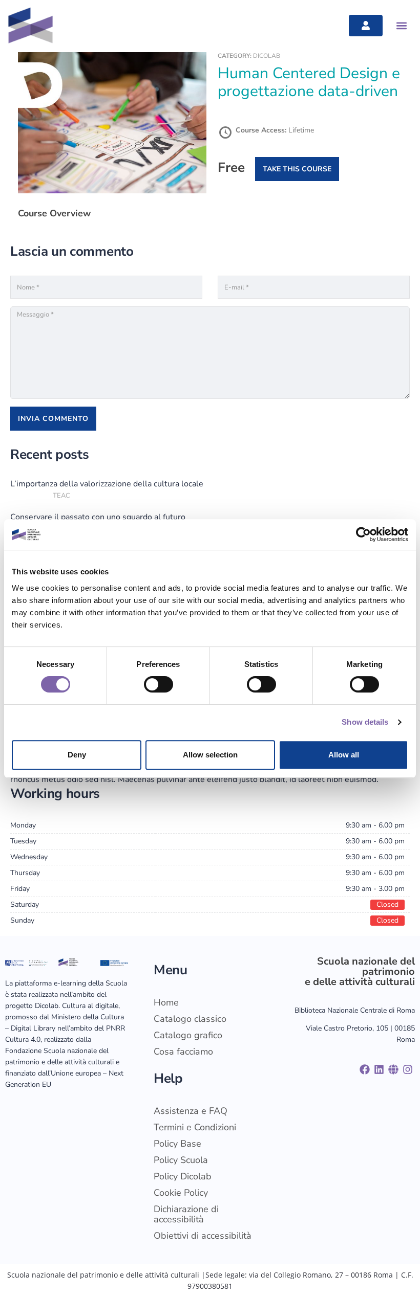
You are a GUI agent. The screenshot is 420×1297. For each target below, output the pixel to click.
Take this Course (297, 169)
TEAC (61, 495)
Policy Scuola (181, 1160)
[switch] (158, 684)
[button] (401, 25)
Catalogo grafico (188, 1035)
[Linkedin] (379, 1069)
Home (166, 1002)
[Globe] (393, 1069)
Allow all (343, 754)
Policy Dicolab (183, 1176)
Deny (77, 754)
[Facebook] (365, 1069)
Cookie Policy (181, 1193)
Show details (365, 722)
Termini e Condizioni (195, 1127)
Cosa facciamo (183, 1051)
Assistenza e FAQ (190, 1111)
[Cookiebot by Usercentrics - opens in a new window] (363, 534)
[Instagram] (408, 1069)
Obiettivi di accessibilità (202, 1235)
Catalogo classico (190, 1019)
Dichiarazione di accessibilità (186, 1214)
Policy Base (177, 1143)
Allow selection (210, 754)
